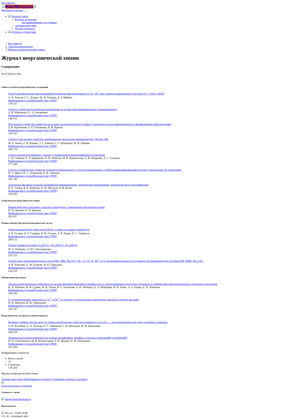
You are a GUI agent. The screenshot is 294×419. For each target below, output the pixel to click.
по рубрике (50, 22)
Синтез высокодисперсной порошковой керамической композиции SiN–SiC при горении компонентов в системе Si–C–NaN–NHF (86, 93)
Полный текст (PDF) (45, 100)
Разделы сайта (19, 16)
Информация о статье (20, 100)
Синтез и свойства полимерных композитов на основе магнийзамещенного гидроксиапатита (62, 109)
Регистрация (25, 6)
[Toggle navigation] (26, 11)
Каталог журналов (25, 19)
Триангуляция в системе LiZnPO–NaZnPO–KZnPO (43, 245)
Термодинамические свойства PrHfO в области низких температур (48, 229)
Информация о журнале (37, 379)
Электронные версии (20, 46)
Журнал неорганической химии (26, 49)
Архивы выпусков (25, 25)
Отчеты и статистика (23, 32)
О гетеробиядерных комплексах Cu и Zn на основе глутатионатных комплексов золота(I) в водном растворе (73, 299)
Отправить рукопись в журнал (69, 379)
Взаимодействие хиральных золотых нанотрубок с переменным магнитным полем (56, 207)
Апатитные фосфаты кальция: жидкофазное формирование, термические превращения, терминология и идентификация (78, 184)
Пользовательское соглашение (16, 386)
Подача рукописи (25, 28)
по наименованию (32, 22)
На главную (8, 2)
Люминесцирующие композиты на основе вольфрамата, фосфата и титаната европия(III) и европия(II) (67, 337)
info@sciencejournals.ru (18, 399)
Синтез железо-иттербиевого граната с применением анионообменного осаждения (56, 155)
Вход (11, 6)
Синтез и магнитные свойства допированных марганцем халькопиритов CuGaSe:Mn (58, 139)
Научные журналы (12, 10)
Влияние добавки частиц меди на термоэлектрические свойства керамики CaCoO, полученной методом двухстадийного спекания (87, 322)
